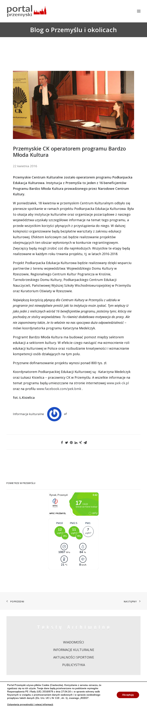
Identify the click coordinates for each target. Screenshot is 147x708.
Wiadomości (73, 642)
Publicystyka (73, 665)
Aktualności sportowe (73, 657)
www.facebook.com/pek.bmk (59, 389)
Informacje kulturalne (28, 414)
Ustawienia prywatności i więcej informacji (30, 704)
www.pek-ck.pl (118, 383)
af (65, 414)
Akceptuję (128, 695)
